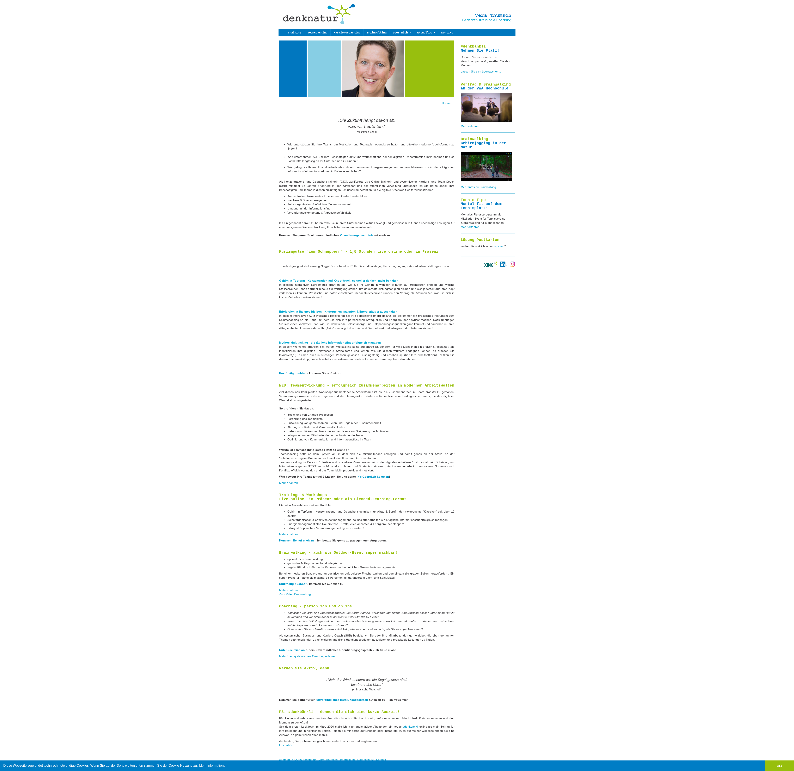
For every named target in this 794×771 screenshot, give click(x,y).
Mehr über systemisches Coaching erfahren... (309, 656)
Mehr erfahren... (289, 482)
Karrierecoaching (347, 32)
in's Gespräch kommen (373, 476)
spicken (499, 246)
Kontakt (447, 32)
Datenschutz (365, 759)
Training (294, 32)
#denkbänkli (410, 726)
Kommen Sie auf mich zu (296, 540)
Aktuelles (425, 32)
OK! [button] (779, 765)
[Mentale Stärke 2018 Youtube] (486, 107)
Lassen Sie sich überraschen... (481, 71)
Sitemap (284, 759)
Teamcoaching (317, 32)
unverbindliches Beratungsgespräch (342, 699)
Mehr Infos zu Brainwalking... (480, 187)
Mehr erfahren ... (290, 590)
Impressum (347, 759)
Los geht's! (286, 745)
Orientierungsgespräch (356, 235)
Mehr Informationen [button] (213, 765)
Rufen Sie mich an (292, 650)
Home (446, 103)
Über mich (401, 32)
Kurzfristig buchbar (292, 373)
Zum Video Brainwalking (295, 594)
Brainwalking (376, 32)
